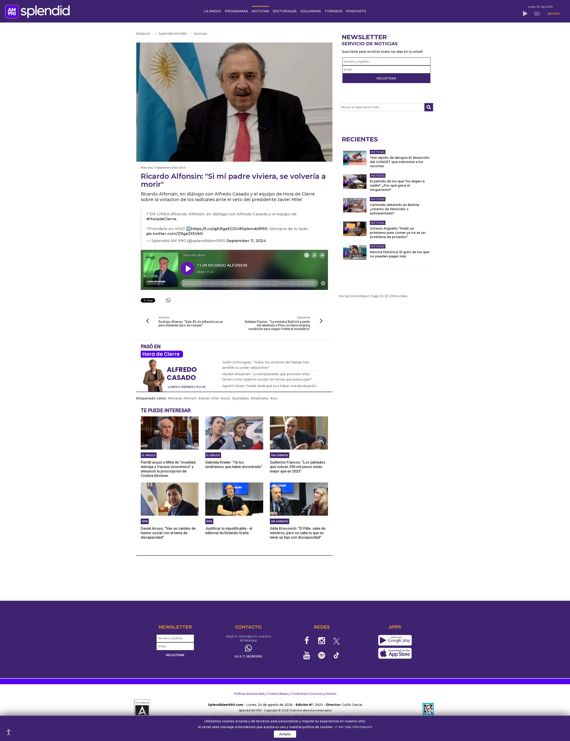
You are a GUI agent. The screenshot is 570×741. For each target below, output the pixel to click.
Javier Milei (210, 398)
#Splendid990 (253, 228)
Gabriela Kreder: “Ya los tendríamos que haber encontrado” (233, 464)
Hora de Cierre (161, 354)
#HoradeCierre (161, 218)
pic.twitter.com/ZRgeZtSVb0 (174, 233)
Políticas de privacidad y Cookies (256, 693)
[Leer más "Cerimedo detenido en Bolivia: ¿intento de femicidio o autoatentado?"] (354, 205)
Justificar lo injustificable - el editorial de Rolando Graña (228, 530)
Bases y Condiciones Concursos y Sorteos (308, 693)
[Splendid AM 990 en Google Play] (395, 641)
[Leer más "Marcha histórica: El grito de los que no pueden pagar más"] (354, 252)
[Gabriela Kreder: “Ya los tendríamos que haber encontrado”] (234, 433)
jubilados (241, 398)
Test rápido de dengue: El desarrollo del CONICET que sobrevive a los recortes (400, 162)
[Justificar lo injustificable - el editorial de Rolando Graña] (234, 499)
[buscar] (428, 107)
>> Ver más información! (353, 727)
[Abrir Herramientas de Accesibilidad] (8, 732)
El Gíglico (148, 455)
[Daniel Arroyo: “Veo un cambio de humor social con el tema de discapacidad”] (170, 499)
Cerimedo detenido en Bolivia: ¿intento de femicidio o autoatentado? (394, 209)
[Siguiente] (321, 321)
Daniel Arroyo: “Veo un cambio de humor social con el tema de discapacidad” (168, 532)
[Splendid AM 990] (38, 11)
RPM (145, 521)
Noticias (377, 152)
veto (226, 398)
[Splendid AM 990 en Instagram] (322, 641)
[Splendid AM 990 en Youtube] (307, 655)
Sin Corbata (279, 455)
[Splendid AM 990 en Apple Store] (395, 653)
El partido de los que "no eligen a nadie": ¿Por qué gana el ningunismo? (397, 185)
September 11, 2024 (246, 240)
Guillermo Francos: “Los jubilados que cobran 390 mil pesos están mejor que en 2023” (297, 466)
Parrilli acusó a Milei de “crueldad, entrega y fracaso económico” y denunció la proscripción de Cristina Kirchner (168, 469)
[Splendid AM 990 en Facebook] (307, 641)
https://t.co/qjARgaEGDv (215, 228)
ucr (275, 398)
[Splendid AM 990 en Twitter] (336, 641)
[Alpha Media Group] (142, 710)
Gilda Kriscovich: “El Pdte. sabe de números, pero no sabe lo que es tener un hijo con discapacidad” (297, 532)
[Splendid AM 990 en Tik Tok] (336, 655)
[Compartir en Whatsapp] (168, 300)
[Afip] (428, 710)
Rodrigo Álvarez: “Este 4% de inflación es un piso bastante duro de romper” (191, 323)
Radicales (261, 398)
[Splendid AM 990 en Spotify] (322, 655)
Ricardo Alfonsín (183, 398)
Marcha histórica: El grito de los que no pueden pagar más (399, 254)
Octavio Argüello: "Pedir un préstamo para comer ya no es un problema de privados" (397, 232)
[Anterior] (147, 321)
